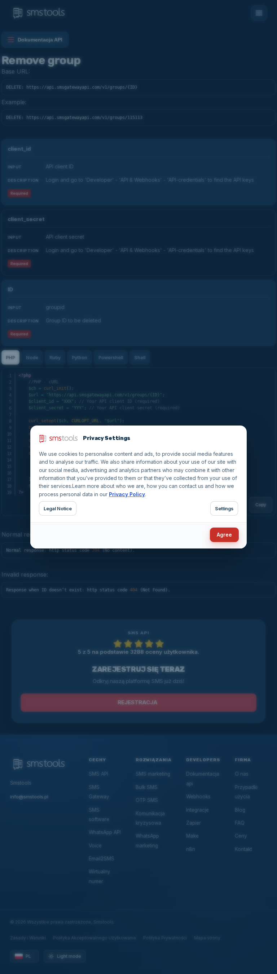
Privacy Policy (127, 494)
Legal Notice (58, 508)
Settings (224, 508)
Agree (224, 535)
